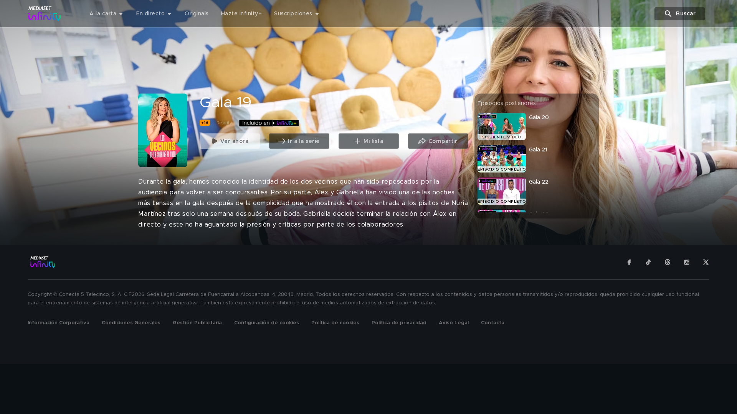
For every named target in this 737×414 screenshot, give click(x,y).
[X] (705, 262)
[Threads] (667, 262)
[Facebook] (629, 262)
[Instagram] (686, 262)
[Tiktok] (648, 262)
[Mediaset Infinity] (45, 13)
